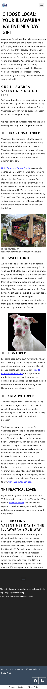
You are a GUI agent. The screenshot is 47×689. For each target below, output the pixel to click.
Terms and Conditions (17, 687)
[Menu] (41, 5)
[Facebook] (35, 680)
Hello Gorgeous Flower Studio (15, 168)
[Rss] (42, 680)
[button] (23, 579)
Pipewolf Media (16, 502)
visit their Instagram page (20, 482)
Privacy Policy (33, 687)
